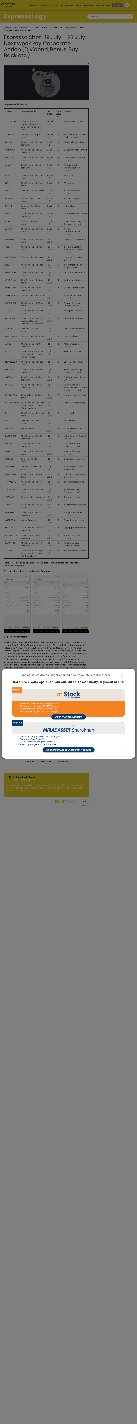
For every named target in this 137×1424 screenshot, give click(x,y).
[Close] (122, 675)
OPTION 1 (17, 689)
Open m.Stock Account (68, 716)
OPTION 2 (17, 722)
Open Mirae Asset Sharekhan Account (68, 749)
